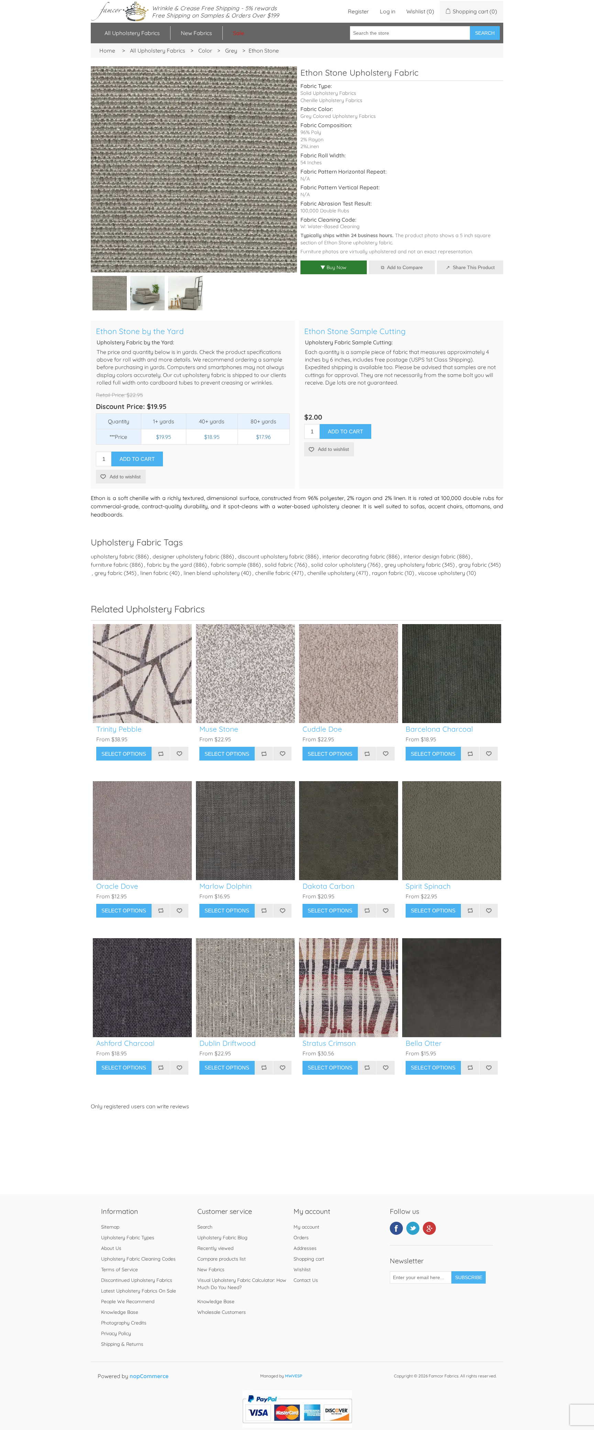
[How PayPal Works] (297, 1425)
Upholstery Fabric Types (127, 1237)
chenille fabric (272, 572)
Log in (387, 11)
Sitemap (110, 1227)
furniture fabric (109, 564)
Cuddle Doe (322, 729)
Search (485, 33)
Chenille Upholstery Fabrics (331, 100)
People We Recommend (127, 1301)
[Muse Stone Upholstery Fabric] (245, 673)
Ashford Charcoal (125, 1043)
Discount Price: (120, 406)
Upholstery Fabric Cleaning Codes (138, 1259)
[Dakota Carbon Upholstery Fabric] (348, 830)
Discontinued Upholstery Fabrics (136, 1280)
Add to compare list (161, 754)
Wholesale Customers (221, 1312)
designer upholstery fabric (186, 556)
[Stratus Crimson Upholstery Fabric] (348, 987)
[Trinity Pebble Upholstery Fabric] (142, 673)
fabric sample (228, 564)
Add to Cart (137, 459)
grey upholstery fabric (412, 564)
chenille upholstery (331, 572)
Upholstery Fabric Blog (222, 1237)
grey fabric (108, 572)
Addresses (305, 1248)
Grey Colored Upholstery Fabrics (338, 116)
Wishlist (302, 1269)
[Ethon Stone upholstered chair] (185, 293)
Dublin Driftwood (227, 1043)
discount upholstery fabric (271, 556)
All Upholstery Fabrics (132, 33)
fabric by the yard (169, 564)
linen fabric (154, 572)
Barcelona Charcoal (439, 729)
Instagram (429, 1228)
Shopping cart (309, 1259)
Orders (301, 1237)
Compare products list (221, 1259)
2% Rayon (311, 139)
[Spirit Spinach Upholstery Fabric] (451, 830)
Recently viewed (215, 1248)
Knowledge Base (119, 1312)
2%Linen (309, 146)
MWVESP (293, 1375)
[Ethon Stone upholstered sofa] (147, 293)
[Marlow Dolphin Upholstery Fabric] (245, 830)
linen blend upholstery (212, 572)
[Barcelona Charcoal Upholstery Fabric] (451, 673)
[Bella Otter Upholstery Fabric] (451, 987)
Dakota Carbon (328, 886)
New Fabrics (196, 33)
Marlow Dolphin (225, 886)
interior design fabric (429, 556)
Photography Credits (123, 1323)
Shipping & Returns (122, 1344)
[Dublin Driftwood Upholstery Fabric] (245, 987)
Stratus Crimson (329, 1043)
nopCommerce (149, 1376)
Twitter (412, 1228)
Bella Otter (424, 1043)
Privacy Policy (116, 1333)
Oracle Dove (117, 886)
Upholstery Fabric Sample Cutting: (349, 342)
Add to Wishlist (179, 754)
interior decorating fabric (353, 556)
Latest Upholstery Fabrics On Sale (138, 1291)
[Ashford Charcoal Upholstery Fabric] (142, 987)
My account (306, 1227)
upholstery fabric (112, 556)
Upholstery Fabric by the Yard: (135, 342)
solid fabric (279, 564)
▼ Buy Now (333, 267)
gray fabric (473, 564)
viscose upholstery (441, 572)
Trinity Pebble (119, 729)
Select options (123, 754)
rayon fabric (387, 572)
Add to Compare (405, 267)
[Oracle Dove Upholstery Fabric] (142, 830)
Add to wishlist (125, 476)
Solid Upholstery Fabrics (328, 93)
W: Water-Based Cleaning (330, 226)
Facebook (396, 1228)
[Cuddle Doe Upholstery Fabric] (348, 673)
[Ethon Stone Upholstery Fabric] (109, 293)
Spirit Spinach (428, 886)
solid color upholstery (338, 564)
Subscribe (468, 1277)
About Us (111, 1248)
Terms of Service (119, 1269)
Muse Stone (218, 729)
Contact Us (306, 1280)
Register (358, 11)
